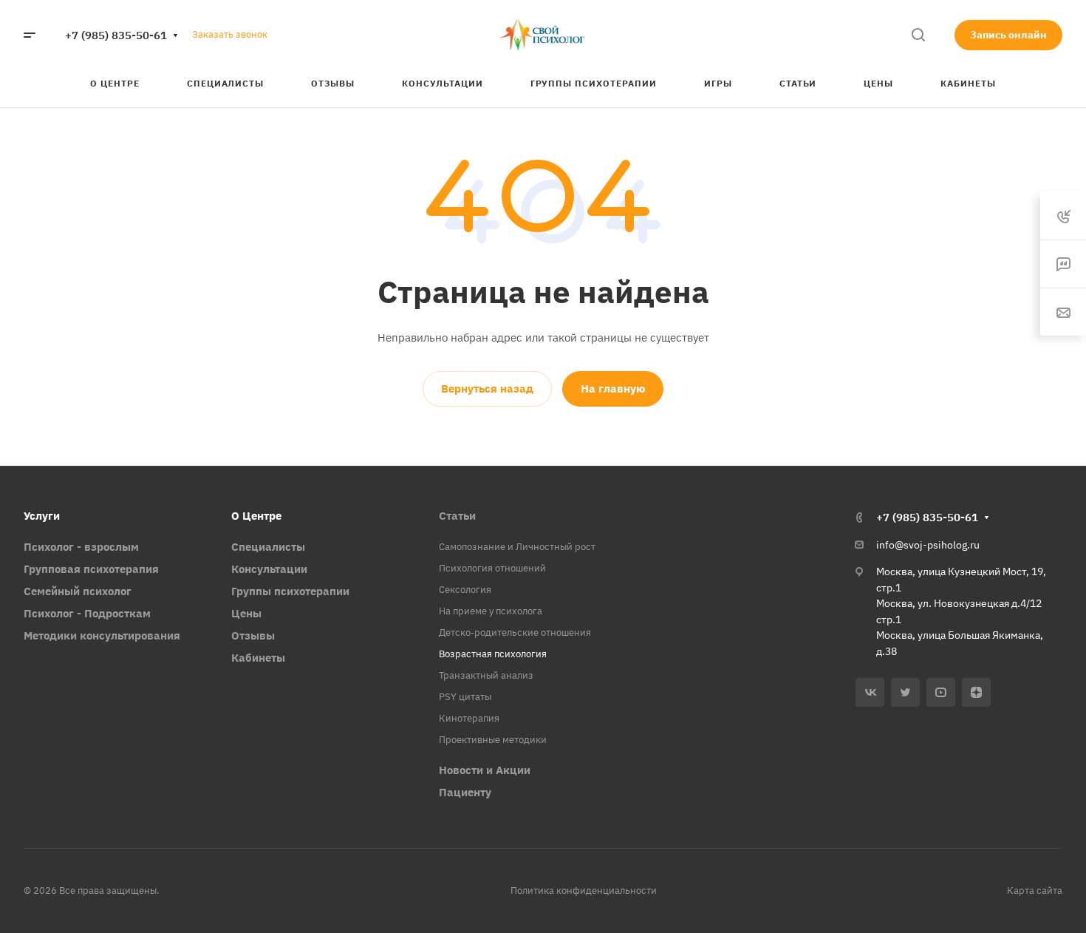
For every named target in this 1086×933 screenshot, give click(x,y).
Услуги (42, 516)
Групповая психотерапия (91, 569)
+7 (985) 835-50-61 (116, 35)
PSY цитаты (465, 697)
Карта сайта (1034, 890)
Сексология (465, 589)
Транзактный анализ (486, 675)
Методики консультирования (102, 635)
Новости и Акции (484, 770)
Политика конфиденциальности (583, 890)
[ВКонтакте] (870, 692)
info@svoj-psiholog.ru (928, 545)
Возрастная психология (493, 654)
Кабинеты (258, 658)
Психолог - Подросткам (87, 613)
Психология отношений (492, 568)
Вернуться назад (487, 388)
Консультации (269, 569)
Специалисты (268, 547)
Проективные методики (493, 739)
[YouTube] (940, 692)
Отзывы (253, 635)
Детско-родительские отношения (515, 632)
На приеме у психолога (490, 611)
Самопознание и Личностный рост (517, 546)
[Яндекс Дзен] (976, 692)
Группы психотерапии (290, 591)
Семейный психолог (78, 591)
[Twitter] (905, 692)
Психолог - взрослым (81, 547)
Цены (246, 613)
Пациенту (465, 792)
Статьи (457, 516)
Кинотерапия (469, 718)
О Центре (256, 516)
